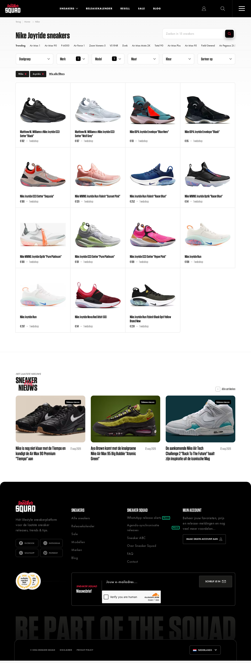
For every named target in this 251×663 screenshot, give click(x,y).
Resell (125, 8)
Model (98, 59)
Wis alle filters (57, 73)
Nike (37, 21)
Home (27, 21)
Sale (141, 8)
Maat (134, 59)
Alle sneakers (80, 518)
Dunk (125, 45)
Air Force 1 (79, 45)
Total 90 (159, 45)
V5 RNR (114, 45)
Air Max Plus (174, 45)
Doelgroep (25, 59)
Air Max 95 (191, 45)
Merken (76, 550)
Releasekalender (99, 8)
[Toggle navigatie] (241, 8)
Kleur (169, 59)
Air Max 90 (51, 45)
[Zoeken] (229, 34)
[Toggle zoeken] (222, 8)
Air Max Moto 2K (141, 45)
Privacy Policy (85, 650)
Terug (18, 21)
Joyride (37, 73)
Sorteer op (207, 59)
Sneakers (67, 8)
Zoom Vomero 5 (97, 45)
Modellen (78, 542)
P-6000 (65, 45)
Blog (157, 8)
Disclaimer (66, 650)
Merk (63, 59)
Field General (208, 45)
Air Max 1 (35, 45)
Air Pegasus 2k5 (227, 45)
